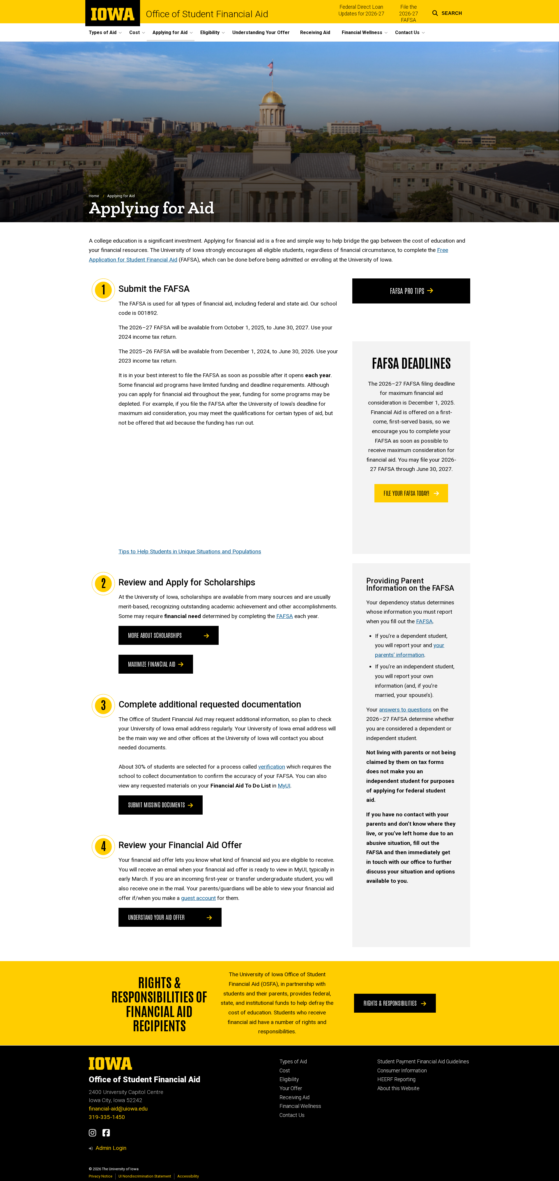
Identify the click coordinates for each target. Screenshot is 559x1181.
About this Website (398, 1088)
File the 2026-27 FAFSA (408, 13)
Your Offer (291, 1088)
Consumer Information (402, 1071)
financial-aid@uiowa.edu (118, 1108)
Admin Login (110, 1148)
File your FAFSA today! (407, 493)
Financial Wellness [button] (362, 32)
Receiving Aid (315, 32)
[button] (447, 12)
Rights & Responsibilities (391, 1003)
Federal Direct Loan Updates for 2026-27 (361, 10)
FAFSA (284, 616)
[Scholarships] (205, 635)
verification (271, 766)
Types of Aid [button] (102, 32)
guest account (198, 898)
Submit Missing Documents (156, 804)
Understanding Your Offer (261, 32)
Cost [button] (134, 32)
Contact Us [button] (407, 32)
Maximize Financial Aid (151, 664)
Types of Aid (293, 1062)
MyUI (284, 785)
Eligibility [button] (210, 32)
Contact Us (292, 1115)
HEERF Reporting (396, 1079)
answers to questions (405, 709)
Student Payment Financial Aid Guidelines (423, 1062)
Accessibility (188, 1176)
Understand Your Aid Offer (156, 917)
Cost (285, 1071)
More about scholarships (155, 635)
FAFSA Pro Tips (407, 290)
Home (94, 196)
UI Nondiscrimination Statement (144, 1176)
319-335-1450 (107, 1117)
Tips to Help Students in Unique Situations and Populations (189, 551)
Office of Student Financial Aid (207, 14)
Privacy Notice (100, 1176)
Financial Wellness (300, 1106)
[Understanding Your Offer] (208, 917)
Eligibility (289, 1079)
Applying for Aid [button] (170, 32)
